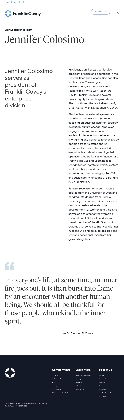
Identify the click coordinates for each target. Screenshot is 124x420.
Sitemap (78, 379)
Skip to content (14, 2)
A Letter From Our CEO (60, 393)
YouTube (102, 386)
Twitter (101, 375)
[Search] (118, 12)
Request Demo (101, 12)
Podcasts (102, 396)
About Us (55, 375)
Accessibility (56, 389)
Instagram (102, 389)
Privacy (54, 386)
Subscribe (79, 386)
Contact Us (79, 382)
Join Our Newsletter (106, 393)
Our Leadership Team (18, 29)
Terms (54, 382)
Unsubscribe (80, 389)
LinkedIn (102, 382)
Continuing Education (83, 375)
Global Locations (58, 379)
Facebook (102, 379)
